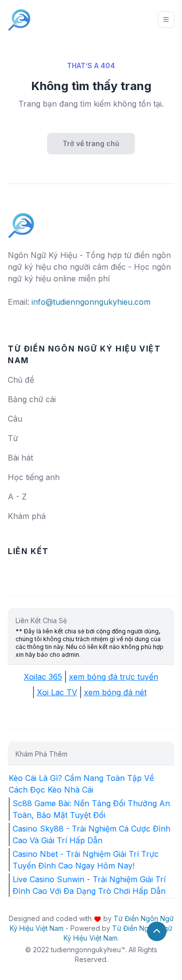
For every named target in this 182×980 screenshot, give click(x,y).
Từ (13, 438)
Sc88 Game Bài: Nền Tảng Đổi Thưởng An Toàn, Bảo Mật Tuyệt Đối (91, 809)
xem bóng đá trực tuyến (113, 677)
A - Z (17, 496)
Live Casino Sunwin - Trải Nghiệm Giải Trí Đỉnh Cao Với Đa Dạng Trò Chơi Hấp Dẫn (89, 885)
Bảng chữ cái (32, 399)
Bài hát (20, 457)
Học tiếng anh (34, 477)
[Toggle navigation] (166, 19)
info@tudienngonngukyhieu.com (91, 302)
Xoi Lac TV (57, 692)
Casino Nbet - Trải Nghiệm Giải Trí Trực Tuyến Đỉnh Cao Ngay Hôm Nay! (86, 859)
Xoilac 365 (43, 677)
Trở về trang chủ (91, 143)
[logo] (21, 221)
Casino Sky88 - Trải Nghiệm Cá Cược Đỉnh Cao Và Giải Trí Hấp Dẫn (91, 834)
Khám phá (27, 516)
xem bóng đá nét (115, 692)
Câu (15, 419)
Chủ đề (21, 380)
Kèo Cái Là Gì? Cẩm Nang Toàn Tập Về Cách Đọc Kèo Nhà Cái (81, 784)
